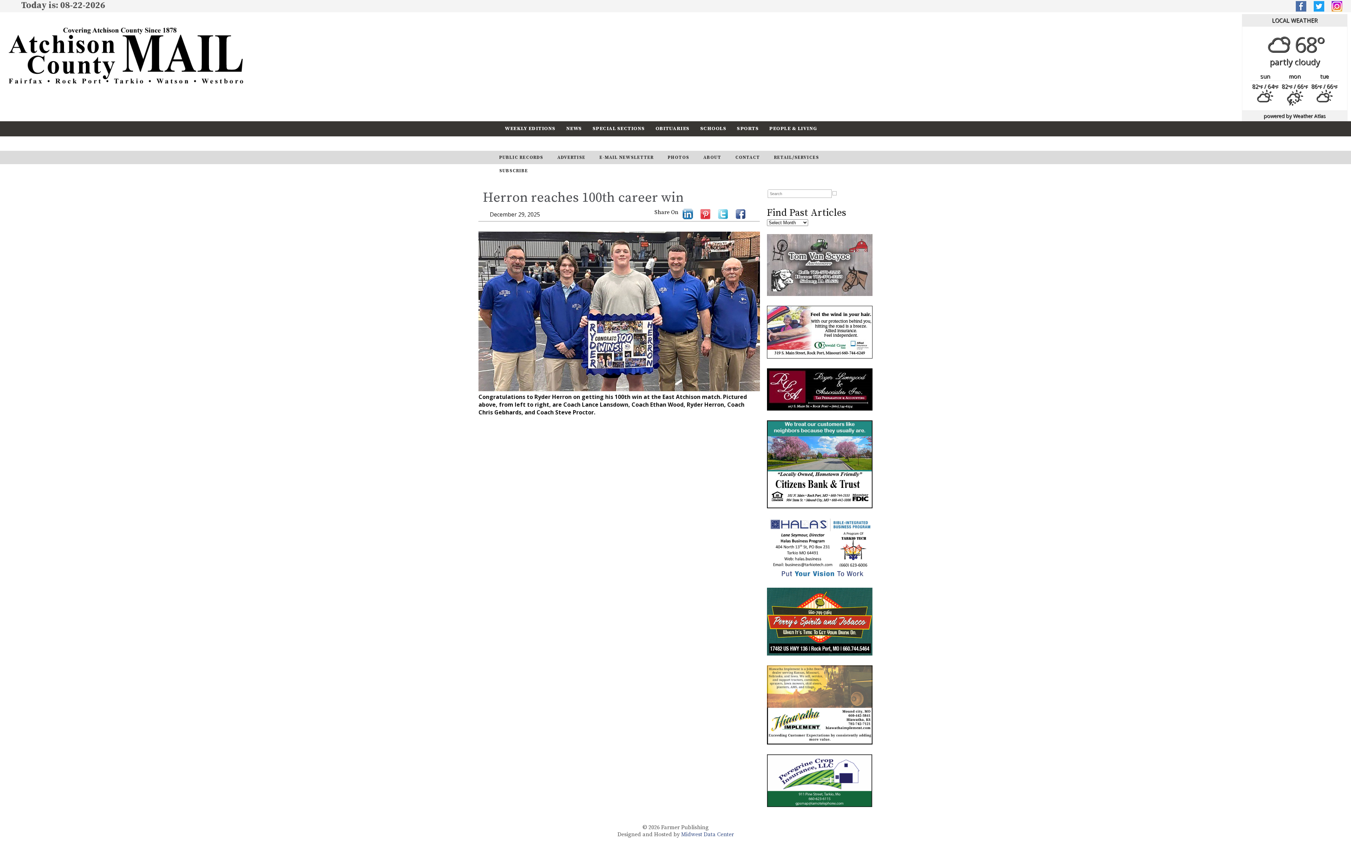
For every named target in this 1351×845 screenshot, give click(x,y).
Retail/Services (796, 157)
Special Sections (618, 128)
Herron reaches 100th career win (583, 197)
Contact (747, 157)
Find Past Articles (806, 213)
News (574, 128)
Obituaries (672, 128)
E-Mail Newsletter (627, 157)
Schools (713, 128)
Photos (678, 157)
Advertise (571, 157)
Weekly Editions (530, 128)
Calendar (519, 143)
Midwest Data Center (707, 834)
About (712, 157)
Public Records (521, 157)
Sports (748, 128)
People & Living (793, 128)
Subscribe (561, 143)
